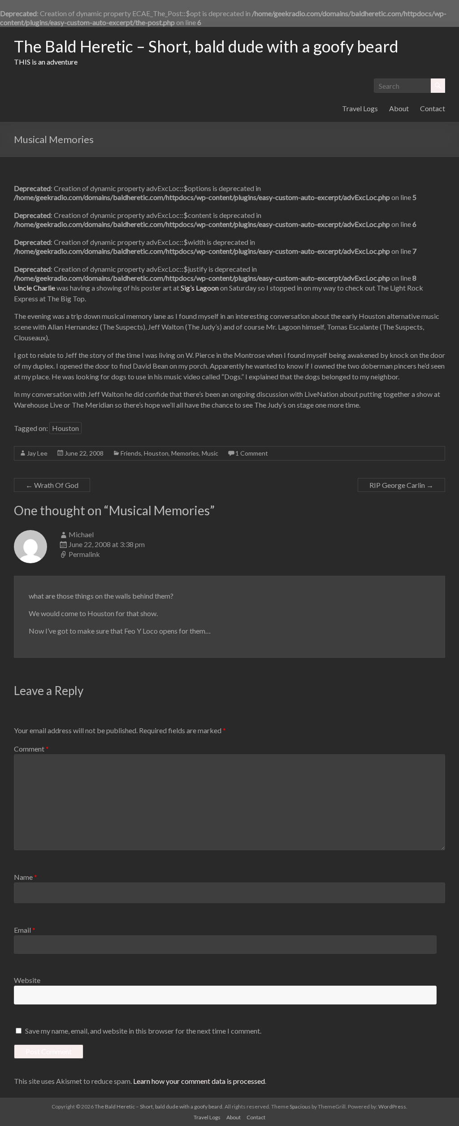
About (399, 108)
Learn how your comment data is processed (199, 1081)
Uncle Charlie (35, 287)
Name (25, 877)
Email (24, 930)
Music (210, 453)
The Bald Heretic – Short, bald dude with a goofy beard (206, 46)
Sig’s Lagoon (200, 287)
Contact (432, 108)
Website (27, 980)
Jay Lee (37, 453)
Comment (31, 748)
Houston (65, 428)
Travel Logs (360, 108)
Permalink (84, 554)
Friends (131, 453)
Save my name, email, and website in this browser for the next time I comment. (143, 1030)
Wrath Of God (52, 485)
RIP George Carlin (401, 485)
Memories (185, 453)
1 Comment (251, 453)
